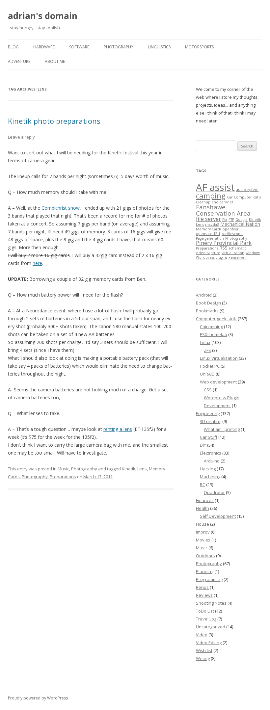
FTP (231, 219)
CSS (208, 390)
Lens (142, 469)
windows (253, 252)
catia (257, 197)
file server (208, 219)
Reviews (204, 595)
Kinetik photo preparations (54, 121)
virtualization (233, 252)
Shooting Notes (211, 603)
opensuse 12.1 (208, 233)
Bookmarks (207, 311)
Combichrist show (60, 208)
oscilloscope (232, 233)
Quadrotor (214, 492)
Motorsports (199, 47)
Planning (204, 571)
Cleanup (203, 202)
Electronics (210, 453)
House (202, 524)
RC (202, 484)
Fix (224, 219)
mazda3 (212, 224)
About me (55, 61)
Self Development (218, 516)
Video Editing (209, 642)
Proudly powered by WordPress (38, 698)
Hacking (208, 469)
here (37, 263)
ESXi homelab (213, 334)
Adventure (19, 61)
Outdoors (205, 556)
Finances (205, 500)
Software (79, 47)
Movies (203, 540)
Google (241, 219)
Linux (205, 342)
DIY (203, 445)
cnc (215, 202)
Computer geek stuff (216, 319)
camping (211, 196)
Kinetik (128, 469)
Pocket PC (210, 366)
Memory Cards (208, 229)
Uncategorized (210, 627)
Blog (13, 47)
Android (204, 295)
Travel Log (206, 619)
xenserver (237, 257)
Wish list (204, 650)
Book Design (208, 303)
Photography (118, 47)
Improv (203, 532)
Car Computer (239, 197)
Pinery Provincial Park (224, 243)
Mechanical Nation (240, 224)
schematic (238, 248)
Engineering (208, 413)
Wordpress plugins (211, 257)
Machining (210, 477)
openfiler (231, 229)
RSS (223, 248)
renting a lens (117, 429)
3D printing (210, 421)
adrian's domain (42, 16)
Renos (202, 587)
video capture (208, 252)
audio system (247, 189)
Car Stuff (208, 437)
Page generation (210, 238)
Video (201, 635)
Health (202, 508)
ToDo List (205, 611)
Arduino (212, 461)
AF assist (215, 187)
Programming (209, 579)
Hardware (44, 47)
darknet (226, 202)
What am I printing (222, 429)
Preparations (63, 477)
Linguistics (159, 47)
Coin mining (211, 326)
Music (63, 469)
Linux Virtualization (219, 358)
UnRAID (207, 374)
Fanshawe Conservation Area (223, 210)
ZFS (207, 350)
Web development (218, 382)
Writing (203, 658)
